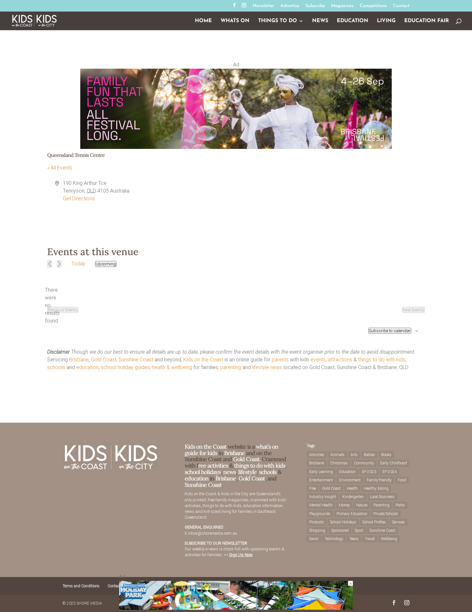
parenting (230, 367)
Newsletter (263, 6)
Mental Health (321, 505)
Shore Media (89, 603)
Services (398, 522)
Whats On (235, 21)
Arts (354, 455)
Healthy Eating (376, 488)
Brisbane (79, 360)
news (276, 367)
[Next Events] (59, 264)
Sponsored (340, 530)
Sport (359, 530)
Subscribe (315, 6)
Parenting (381, 505)
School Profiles (374, 522)
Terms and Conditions (81, 586)
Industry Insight (322, 497)
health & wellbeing (172, 367)
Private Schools (385, 514)
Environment (350, 480)
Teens (354, 539)
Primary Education (352, 514)
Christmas (339, 463)
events (318, 360)
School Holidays (343, 522)
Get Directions (79, 198)
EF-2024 (389, 472)
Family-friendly (379, 480)
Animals (337, 455)
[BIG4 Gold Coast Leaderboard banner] (236, 608)
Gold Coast (103, 360)
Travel (370, 539)
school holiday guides (125, 367)
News (320, 21)
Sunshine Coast (135, 360)
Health (352, 488)
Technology (334, 539)
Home (203, 21)
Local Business (382, 497)
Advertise (289, 6)
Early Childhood (393, 463)
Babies (369, 455)
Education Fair (426, 21)
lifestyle (260, 367)
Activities (316, 455)
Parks (400, 505)
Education (352, 21)
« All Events (59, 168)
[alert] (52, 305)
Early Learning (321, 472)
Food (402, 480)
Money (344, 505)
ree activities (213, 465)
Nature (361, 505)
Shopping (317, 530)
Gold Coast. (246, 459)
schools (56, 367)
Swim (314, 539)
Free (312, 488)
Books (386, 455)
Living (386, 21)
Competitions (373, 6)
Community (364, 463)
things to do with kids (381, 360)
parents (280, 360)
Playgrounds (319, 514)
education (87, 367)
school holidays (203, 472)
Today (78, 264)
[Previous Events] (49, 264)
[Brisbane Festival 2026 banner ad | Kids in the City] (236, 147)
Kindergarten (353, 497)
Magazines (342, 6)
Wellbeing (389, 539)
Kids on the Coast (203, 360)
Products (316, 522)
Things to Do (277, 21)
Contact (401, 6)
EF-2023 (369, 472)
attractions (340, 360)
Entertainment (321, 480)
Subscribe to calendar (390, 330)
